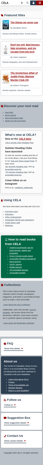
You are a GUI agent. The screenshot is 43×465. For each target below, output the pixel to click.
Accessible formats (17, 273)
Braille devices (16, 267)
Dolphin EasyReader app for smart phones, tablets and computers (21, 250)
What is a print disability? (18, 391)
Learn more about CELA (18, 379)
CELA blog (25, 139)
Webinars (9, 226)
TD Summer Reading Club (16, 172)
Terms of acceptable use (18, 385)
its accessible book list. (19, 173)
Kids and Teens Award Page (22, 161)
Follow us (8, 405)
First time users (11, 212)
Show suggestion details (15, 423)
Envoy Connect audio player (21, 256)
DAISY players (16, 264)
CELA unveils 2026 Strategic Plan (19, 143)
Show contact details (13, 441)
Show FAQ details (12, 349)
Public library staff (12, 223)
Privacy (11, 382)
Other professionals (13, 217)
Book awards (10, 115)
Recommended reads (14, 118)
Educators (9, 214)
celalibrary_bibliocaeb (24, 188)
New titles (9, 112)
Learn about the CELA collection (16, 305)
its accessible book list (19, 168)
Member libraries (15, 388)
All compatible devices (19, 270)
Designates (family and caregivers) (19, 220)
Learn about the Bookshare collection (18, 323)
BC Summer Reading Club (16, 167)
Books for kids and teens (15, 121)
